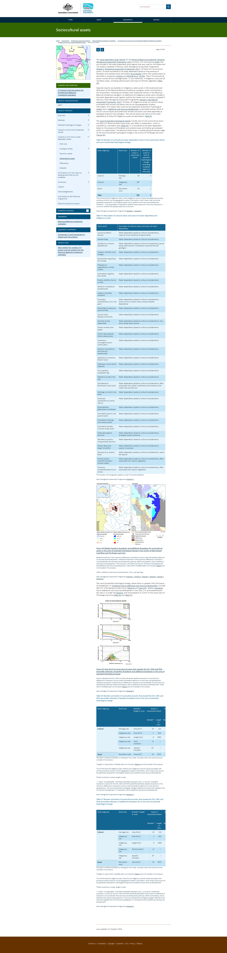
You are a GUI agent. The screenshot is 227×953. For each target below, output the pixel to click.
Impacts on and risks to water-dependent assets (72, 42)
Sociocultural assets (67, 158)
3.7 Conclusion (88, 182)
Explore (156, 20)
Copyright (111, 944)
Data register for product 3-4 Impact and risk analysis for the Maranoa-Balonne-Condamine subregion (71, 251)
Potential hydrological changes (69, 125)
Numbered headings (66, 211)
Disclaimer (119, 944)
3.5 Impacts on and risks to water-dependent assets (88, 137)
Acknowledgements (65, 192)
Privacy (132, 944)
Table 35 (148, 116)
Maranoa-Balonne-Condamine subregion (104, 41)
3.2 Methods (88, 120)
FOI (127, 944)
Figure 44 (101, 135)
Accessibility (102, 944)
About (99, 20)
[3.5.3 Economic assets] (98, 49)
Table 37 (128, 595)
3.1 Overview (88, 115)
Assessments (127, 20)
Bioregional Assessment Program (80, 41)
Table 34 (124, 126)
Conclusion (62, 182)
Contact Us (92, 944)
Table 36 (131, 588)
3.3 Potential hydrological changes (88, 125)
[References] (102, 49)
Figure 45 (142, 588)
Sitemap (139, 944)
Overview (61, 116)
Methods (61, 120)
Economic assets (66, 154)
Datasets (63, 168)
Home (70, 20)
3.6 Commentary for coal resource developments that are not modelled (88, 173)
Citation (61, 187)
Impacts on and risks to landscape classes (71, 131)
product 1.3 (121, 76)
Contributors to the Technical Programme (69, 198)
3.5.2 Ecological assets (88, 148)
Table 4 (159, 566)
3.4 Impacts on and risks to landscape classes (88, 130)
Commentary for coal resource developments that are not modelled (70, 175)
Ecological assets (66, 149)
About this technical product (68, 204)
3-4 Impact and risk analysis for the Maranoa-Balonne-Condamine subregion (140, 41)
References (64, 163)
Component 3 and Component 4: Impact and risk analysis (71, 235)
